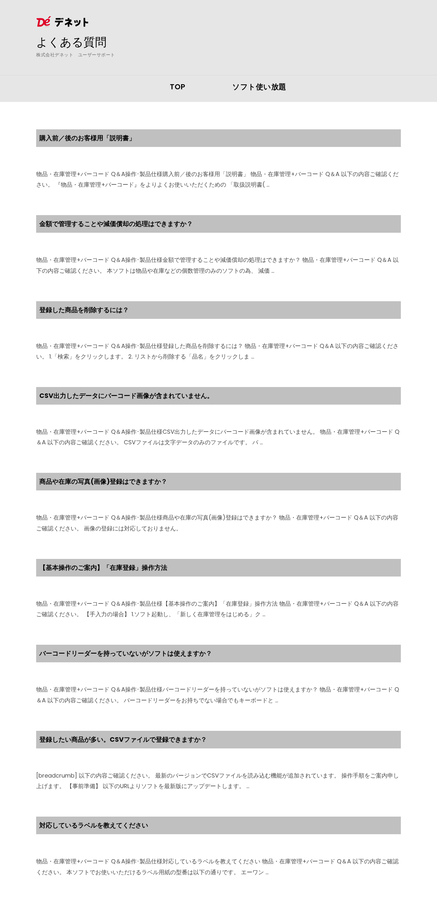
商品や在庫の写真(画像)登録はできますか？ (103, 481)
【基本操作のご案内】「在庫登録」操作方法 (103, 567)
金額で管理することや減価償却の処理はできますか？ (116, 223)
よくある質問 (71, 42)
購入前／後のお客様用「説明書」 (87, 137)
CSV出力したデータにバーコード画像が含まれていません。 (126, 395)
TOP (178, 87)
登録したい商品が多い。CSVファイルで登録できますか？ (123, 739)
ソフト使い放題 (259, 87)
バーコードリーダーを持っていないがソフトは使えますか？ (125, 653)
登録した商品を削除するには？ (84, 309)
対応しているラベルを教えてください (93, 825)
